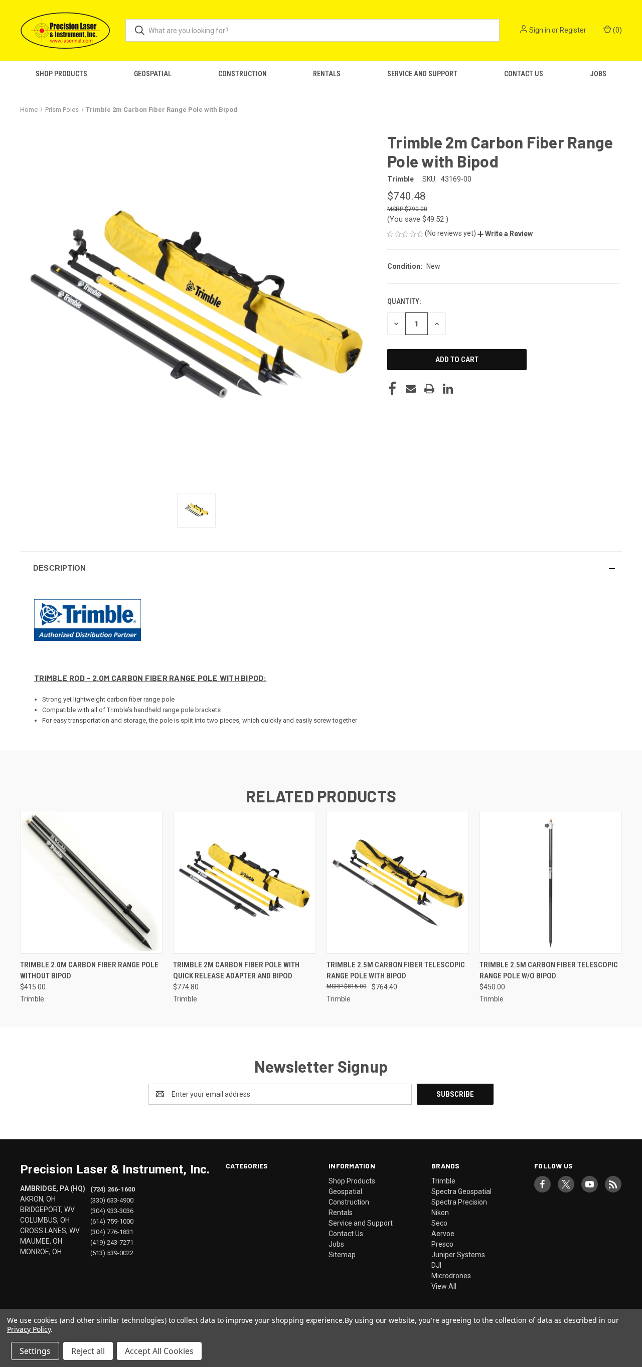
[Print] (429, 389)
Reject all (88, 1350)
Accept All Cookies (159, 1350)
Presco (442, 1244)
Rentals (327, 74)
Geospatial (153, 74)
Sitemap (342, 1255)
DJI (436, 1265)
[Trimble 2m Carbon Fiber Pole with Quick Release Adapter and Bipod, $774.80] (244, 882)
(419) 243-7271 (111, 1242)
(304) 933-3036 (111, 1210)
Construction (242, 74)
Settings (35, 1350)
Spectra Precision (459, 1202)
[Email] (411, 389)
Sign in (539, 30)
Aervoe (442, 1234)
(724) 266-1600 (112, 1189)
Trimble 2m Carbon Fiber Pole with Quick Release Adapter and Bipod (236, 970)
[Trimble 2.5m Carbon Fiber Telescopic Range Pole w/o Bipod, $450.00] (551, 882)
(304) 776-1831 (111, 1231)
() (616, 30)
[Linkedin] (448, 389)
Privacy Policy (29, 1329)
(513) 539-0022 (111, 1252)
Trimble (443, 1181)
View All (443, 1286)
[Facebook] (392, 389)
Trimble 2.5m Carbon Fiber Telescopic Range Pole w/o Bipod (548, 970)
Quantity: (404, 301)
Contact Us (523, 74)
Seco (439, 1223)
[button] (505, 234)
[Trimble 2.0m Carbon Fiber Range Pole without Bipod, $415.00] (91, 882)
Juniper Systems (458, 1255)
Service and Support (422, 74)
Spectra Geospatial (461, 1191)
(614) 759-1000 (111, 1221)
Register (573, 30)
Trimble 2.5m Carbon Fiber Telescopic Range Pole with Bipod (396, 970)
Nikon (440, 1213)
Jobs (598, 74)
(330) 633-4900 (111, 1200)
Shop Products (61, 74)
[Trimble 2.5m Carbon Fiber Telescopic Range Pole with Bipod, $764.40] (398, 882)
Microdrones (451, 1276)
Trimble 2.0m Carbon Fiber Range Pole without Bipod (89, 970)
